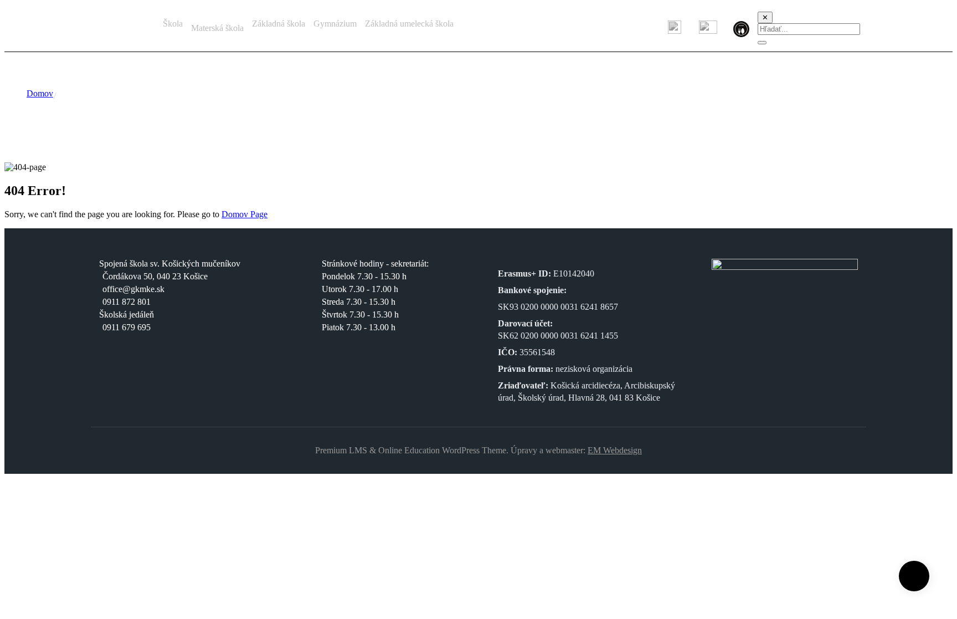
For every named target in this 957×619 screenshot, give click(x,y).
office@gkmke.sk (133, 289)
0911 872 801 (126, 301)
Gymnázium (335, 23)
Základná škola (278, 23)
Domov (40, 93)
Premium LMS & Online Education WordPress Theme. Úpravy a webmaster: (451, 450)
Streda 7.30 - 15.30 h (358, 301)
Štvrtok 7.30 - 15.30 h (360, 314)
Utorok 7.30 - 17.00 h (360, 289)
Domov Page (244, 214)
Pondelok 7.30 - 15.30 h (364, 276)
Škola (173, 23)
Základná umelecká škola (409, 23)
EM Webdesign (615, 450)
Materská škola (217, 28)
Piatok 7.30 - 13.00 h (358, 327)
